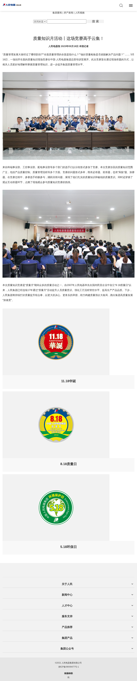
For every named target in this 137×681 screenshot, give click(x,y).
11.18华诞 (68, 381)
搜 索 (95, 21)
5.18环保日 (68, 547)
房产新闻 (68, 12)
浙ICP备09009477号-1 (68, 667)
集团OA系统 (68, 675)
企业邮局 (68, 673)
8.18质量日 (68, 464)
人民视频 (80, 12)
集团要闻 (57, 12)
